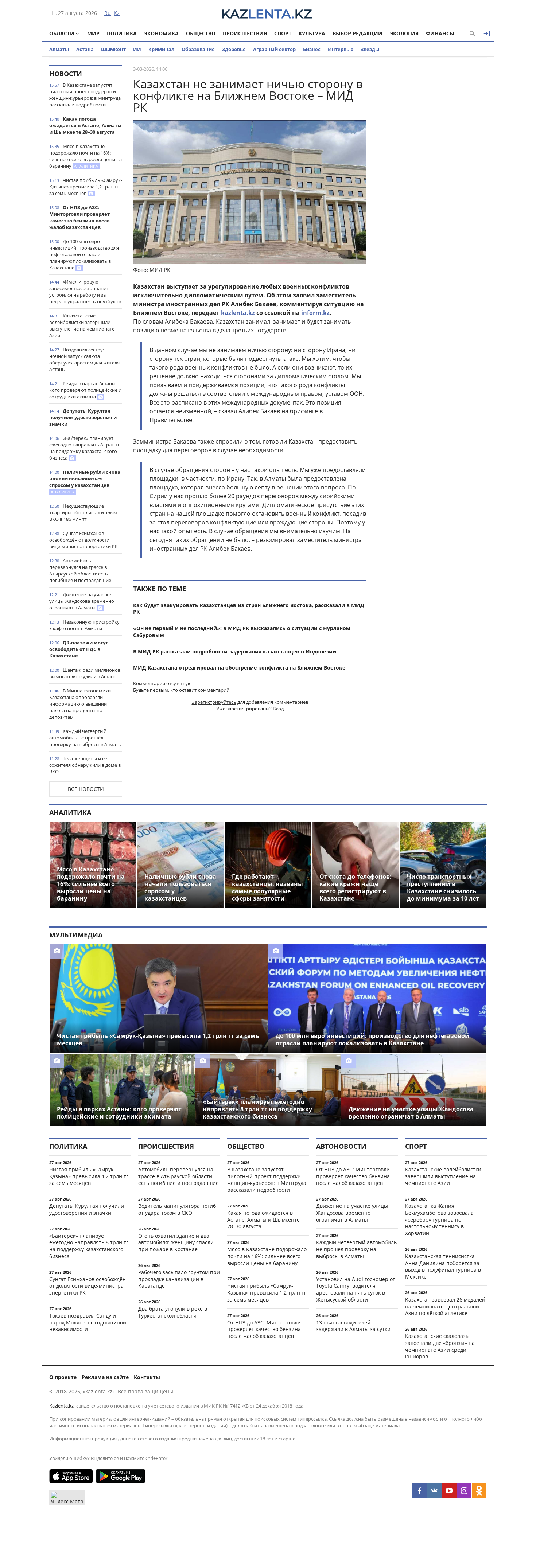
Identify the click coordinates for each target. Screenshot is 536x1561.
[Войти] (486, 33)
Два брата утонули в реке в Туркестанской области (172, 1312)
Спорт (282, 33)
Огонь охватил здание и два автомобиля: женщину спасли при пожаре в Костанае (176, 1242)
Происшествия (245, 33)
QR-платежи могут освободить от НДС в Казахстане (78, 649)
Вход (278, 708)
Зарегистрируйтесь (214, 702)
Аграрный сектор (274, 49)
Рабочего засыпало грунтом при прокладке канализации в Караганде (179, 1279)
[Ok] (479, 1490)
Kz (117, 12)
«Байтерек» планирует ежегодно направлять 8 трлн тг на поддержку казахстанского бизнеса (84, 448)
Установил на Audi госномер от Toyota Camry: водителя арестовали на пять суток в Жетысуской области (355, 1289)
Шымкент (113, 49)
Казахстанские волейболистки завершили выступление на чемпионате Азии (81, 325)
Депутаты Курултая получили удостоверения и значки (83, 417)
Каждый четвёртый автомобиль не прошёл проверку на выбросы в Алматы (85, 738)
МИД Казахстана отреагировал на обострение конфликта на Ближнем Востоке (239, 667)
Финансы (440, 33)
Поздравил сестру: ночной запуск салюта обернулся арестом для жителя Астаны (84, 359)
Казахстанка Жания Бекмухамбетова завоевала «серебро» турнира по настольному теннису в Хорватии (439, 1219)
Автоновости (341, 1146)
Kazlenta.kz (61, 1405)
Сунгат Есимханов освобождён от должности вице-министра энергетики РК (83, 540)
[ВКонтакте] (434, 1490)
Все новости (86, 788)
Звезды (370, 49)
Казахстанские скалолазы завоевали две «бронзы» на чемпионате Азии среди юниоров (440, 1346)
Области (61, 33)
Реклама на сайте (105, 1377)
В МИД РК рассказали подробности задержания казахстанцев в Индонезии (234, 651)
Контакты (147, 1377)
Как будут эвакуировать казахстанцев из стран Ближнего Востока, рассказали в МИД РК (248, 609)
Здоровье (234, 49)
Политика (122, 33)
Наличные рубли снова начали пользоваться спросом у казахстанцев (84, 482)
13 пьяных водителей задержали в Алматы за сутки (353, 1326)
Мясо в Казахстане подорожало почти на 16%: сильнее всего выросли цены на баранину (85, 156)
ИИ (137, 49)
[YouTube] (449, 1490)
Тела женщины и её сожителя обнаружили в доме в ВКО (85, 765)
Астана (85, 49)
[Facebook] (419, 1490)
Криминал (161, 49)
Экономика (161, 33)
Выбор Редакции (357, 33)
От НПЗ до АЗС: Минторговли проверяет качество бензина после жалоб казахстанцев (79, 217)
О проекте (63, 1377)
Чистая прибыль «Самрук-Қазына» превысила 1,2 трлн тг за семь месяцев (85, 186)
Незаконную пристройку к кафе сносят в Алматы (84, 625)
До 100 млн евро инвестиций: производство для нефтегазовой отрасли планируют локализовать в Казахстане (84, 254)
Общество (200, 33)
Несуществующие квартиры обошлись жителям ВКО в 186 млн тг (83, 512)
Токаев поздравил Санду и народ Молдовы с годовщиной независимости (87, 1322)
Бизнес (312, 49)
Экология (404, 33)
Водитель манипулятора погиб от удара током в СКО (177, 1209)
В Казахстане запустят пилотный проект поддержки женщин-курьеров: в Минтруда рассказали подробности (85, 95)
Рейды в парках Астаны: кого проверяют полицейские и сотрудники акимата (85, 390)
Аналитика (70, 812)
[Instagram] (464, 1490)
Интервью (340, 49)
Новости (65, 73)
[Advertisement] (432, 174)
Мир (93, 33)
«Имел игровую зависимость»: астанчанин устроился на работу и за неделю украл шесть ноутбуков (85, 291)
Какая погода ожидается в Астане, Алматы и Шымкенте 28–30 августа (85, 125)
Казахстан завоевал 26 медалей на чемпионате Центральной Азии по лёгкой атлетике (445, 1306)
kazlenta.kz (238, 313)
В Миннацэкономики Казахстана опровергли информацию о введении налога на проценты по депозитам (80, 703)
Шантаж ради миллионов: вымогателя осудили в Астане (85, 673)
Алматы (59, 49)
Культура (312, 33)
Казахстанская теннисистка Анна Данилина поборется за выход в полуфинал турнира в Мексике (443, 1266)
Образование (198, 49)
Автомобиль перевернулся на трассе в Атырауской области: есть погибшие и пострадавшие (80, 570)
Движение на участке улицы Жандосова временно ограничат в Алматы (81, 601)
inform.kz (315, 313)
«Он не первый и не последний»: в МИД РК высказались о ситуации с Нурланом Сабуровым (241, 632)
